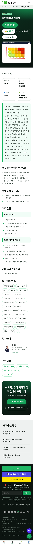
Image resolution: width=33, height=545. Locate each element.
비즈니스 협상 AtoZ (9, 366)
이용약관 (12, 505)
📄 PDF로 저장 (9, 37)
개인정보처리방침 (20, 505)
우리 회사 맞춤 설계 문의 (16, 402)
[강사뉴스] (21, 512)
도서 (7, 505)
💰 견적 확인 (9, 31)
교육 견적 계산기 (16, 480)
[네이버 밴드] (24, 512)
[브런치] (15, 512)
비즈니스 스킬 (14, 7)
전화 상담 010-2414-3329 (16, 408)
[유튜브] (5, 512)
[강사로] (27, 512)
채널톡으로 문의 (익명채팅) (16, 474)
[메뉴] (29, 2)
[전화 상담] (29, 536)
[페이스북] (8, 512)
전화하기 (16, 469)
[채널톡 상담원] (29, 530)
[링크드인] (11, 512)
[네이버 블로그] (18, 512)
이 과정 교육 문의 (10, 25)
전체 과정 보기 (23, 31)
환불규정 (28, 505)
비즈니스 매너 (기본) (22, 366)
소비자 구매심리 (8, 374)
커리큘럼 (7, 7)
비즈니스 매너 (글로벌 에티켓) (11, 370)
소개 (4, 505)
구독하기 (27, 493)
